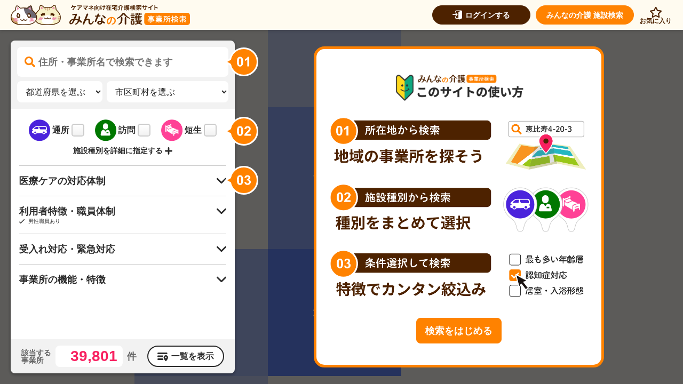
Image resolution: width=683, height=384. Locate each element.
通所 (60, 129)
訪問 (127, 129)
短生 (193, 129)
